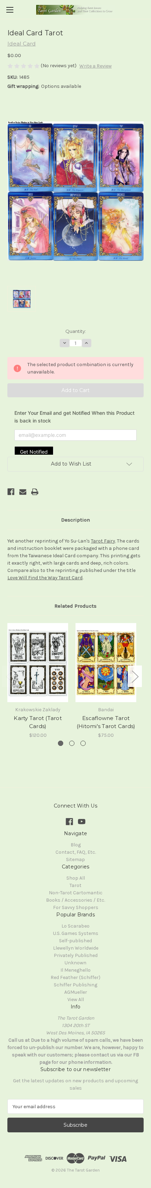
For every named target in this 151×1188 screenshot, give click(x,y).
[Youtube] (81, 821)
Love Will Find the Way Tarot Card (45, 578)
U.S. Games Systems (75, 933)
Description (75, 520)
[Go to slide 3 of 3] (83, 743)
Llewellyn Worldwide (75, 948)
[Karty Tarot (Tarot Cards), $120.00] (37, 662)
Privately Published (76, 955)
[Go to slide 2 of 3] (71, 743)
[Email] (22, 492)
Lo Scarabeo (75, 926)
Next (135, 676)
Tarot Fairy (103, 541)
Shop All (75, 878)
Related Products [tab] (75, 606)
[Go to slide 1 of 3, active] (60, 743)
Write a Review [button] (95, 66)
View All (75, 999)
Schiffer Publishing (75, 985)
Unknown (75, 963)
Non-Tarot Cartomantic (76, 893)
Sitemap (75, 859)
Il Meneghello (75, 970)
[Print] (34, 492)
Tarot (75, 885)
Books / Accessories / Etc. (75, 900)
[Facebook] (10, 492)
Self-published (75, 941)
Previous (9, 676)
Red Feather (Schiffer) (75, 977)
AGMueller (75, 992)
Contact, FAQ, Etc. (75, 852)
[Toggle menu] (9, 9)
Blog (76, 845)
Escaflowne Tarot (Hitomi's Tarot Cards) (106, 722)
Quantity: (75, 331)
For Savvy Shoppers (75, 907)
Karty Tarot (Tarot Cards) (38, 722)
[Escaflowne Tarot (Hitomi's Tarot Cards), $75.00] (106, 662)
